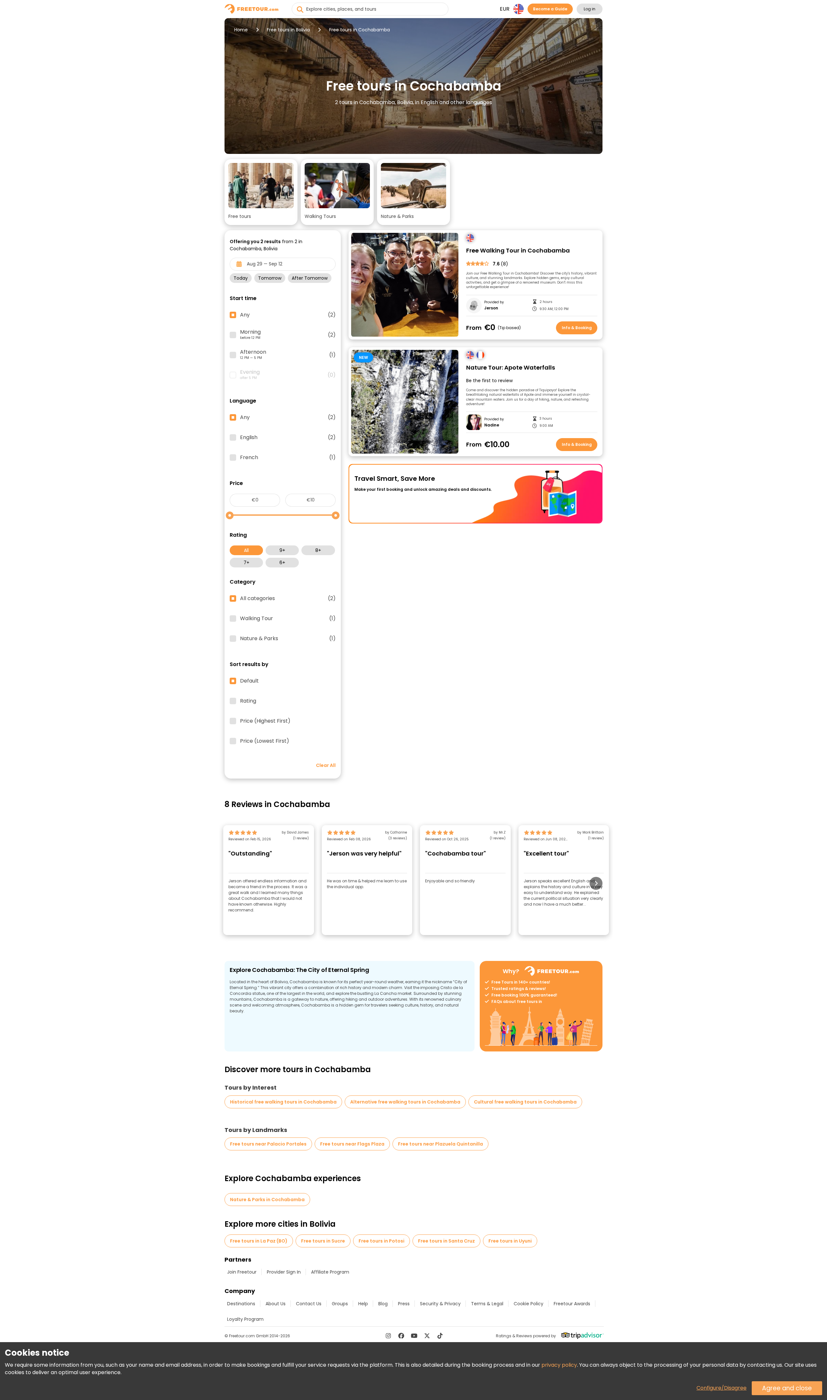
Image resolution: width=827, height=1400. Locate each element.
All (246, 550)
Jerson (491, 308)
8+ (318, 550)
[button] (261, 192)
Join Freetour (241, 1272)
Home (241, 30)
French (288, 457)
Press (404, 1303)
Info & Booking (577, 327)
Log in (589, 9)
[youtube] (414, 1336)
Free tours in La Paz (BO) (259, 1241)
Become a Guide (550, 9)
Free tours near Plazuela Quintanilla (440, 1144)
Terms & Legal (487, 1303)
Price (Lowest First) (264, 741)
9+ (282, 550)
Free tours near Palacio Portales (268, 1144)
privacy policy (559, 1365)
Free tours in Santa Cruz (446, 1241)
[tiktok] (440, 1336)
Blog (383, 1303)
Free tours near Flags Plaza (352, 1144)
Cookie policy (528, 1303)
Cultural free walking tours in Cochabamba (525, 1102)
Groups (340, 1303)
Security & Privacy (440, 1303)
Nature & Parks (288, 638)
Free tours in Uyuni (510, 1241)
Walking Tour (288, 618)
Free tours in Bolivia (288, 30)
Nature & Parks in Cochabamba (267, 1199)
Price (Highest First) (265, 721)
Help (363, 1303)
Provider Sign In (284, 1272)
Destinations (241, 1303)
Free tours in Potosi (381, 1241)
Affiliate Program (330, 1272)
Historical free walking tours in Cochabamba (283, 1102)
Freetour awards (572, 1303)
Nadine (491, 425)
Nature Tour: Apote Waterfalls (510, 368)
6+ (282, 562)
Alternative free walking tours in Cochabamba (405, 1102)
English (288, 437)
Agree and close (787, 1388)
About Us (276, 1303)
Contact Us (308, 1303)
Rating (248, 701)
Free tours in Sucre (323, 1241)
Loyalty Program (245, 1319)
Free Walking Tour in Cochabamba (518, 250)
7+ (246, 562)
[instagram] (388, 1336)
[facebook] (401, 1336)
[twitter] (427, 1336)
